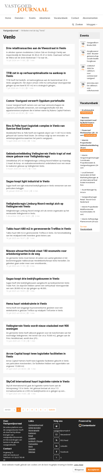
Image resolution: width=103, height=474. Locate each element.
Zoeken (79, 24)
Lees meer (78, 464)
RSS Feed (64, 440)
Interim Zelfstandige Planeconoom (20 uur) (89, 220)
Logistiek (32, 438)
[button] (20, 18)
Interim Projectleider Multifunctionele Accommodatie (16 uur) (89, 210)
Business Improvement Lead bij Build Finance (88, 121)
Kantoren (32, 433)
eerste (7, 409)
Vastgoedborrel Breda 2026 (93, 43)
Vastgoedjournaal (10, 31)
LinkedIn (63, 446)
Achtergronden (34, 427)
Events (32, 18)
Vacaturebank (60, 18)
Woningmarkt (33, 430)
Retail (30, 436)
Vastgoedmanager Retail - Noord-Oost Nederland (88, 199)
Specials (31, 449)
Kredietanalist (87, 111)
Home (8, 18)
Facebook (64, 452)
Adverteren (44, 18)
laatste (52, 409)
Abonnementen (90, 18)
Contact (75, 18)
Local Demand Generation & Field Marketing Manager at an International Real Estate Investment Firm (89, 178)
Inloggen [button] (91, 24)
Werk (30, 446)
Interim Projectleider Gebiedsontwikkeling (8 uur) (89, 145)
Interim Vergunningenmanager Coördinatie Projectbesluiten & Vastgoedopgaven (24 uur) (89, 161)
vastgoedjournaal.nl (62, 430)
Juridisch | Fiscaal (35, 441)
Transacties (33, 444)
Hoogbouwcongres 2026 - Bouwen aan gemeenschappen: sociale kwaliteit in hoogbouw (94, 56)
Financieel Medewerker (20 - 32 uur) (89, 132)
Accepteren (93, 469)
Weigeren (79, 469)
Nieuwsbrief (65, 434)
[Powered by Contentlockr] (87, 425)
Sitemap (31, 452)
